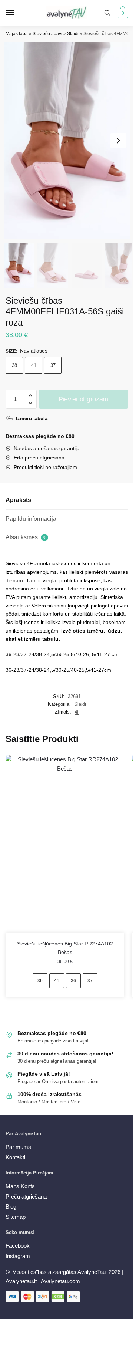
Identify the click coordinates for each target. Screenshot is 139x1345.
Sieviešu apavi (47, 33)
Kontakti (15, 1157)
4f (77, 712)
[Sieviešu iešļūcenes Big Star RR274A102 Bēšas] (65, 844)
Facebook (18, 1246)
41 (33, 365)
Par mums (18, 1147)
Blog (11, 1206)
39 (40, 980)
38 (14, 365)
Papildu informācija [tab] (31, 519)
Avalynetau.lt (22, 1281)
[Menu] (17, 12)
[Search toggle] (107, 13)
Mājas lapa (17, 33)
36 (73, 980)
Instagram (18, 1256)
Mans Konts (20, 1186)
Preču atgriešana (26, 1196)
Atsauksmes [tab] (26, 537)
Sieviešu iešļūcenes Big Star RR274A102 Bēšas (65, 948)
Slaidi (73, 33)
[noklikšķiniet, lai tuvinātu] (69, 140)
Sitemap (16, 1217)
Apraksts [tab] (18, 500)
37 (53, 365)
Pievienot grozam (83, 399)
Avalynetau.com (60, 1281)
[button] (118, 140)
